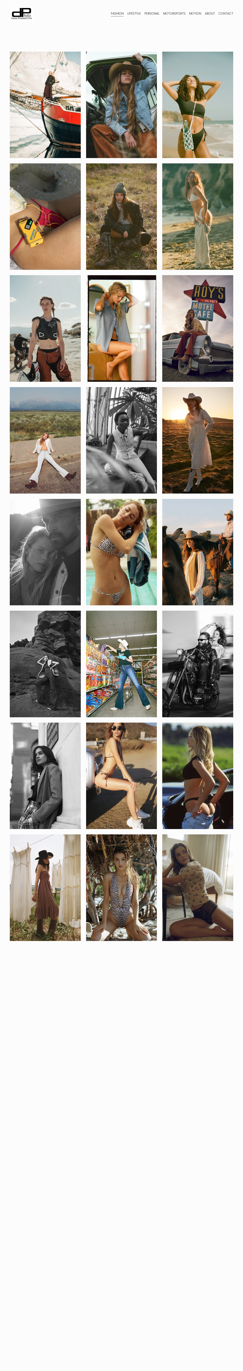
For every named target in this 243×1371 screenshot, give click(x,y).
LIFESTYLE (134, 13)
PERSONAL (151, 13)
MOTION (195, 13)
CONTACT (225, 13)
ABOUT (210, 13)
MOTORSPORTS (174, 13)
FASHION (117, 13)
